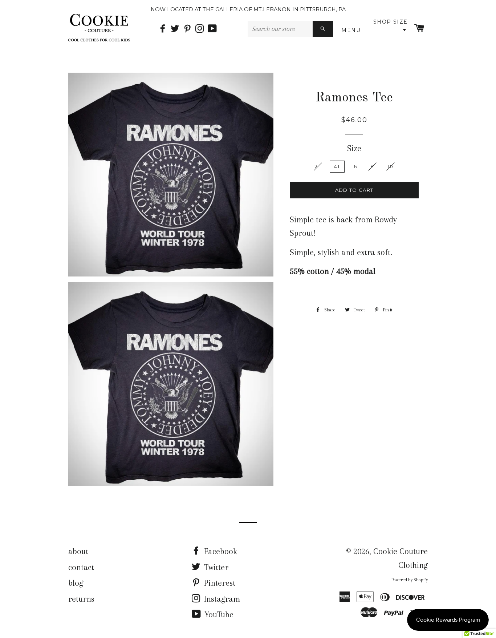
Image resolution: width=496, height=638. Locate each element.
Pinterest (218, 582)
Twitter (215, 567)
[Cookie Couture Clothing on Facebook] (164, 29)
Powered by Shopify (409, 579)
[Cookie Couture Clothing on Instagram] (201, 29)
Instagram (221, 598)
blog (75, 582)
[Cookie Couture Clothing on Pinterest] (189, 29)
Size (354, 148)
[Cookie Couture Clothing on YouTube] (213, 29)
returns (81, 598)
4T (337, 166)
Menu (352, 30)
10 (391, 166)
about (78, 551)
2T (318, 166)
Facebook (219, 551)
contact (81, 567)
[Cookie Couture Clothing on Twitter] (177, 29)
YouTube (217, 614)
